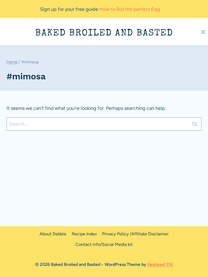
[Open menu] (203, 32)
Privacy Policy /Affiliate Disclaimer (135, 233)
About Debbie (53, 233)
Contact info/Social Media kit (104, 244)
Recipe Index (84, 233)
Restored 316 (160, 264)
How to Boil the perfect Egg (129, 9)
